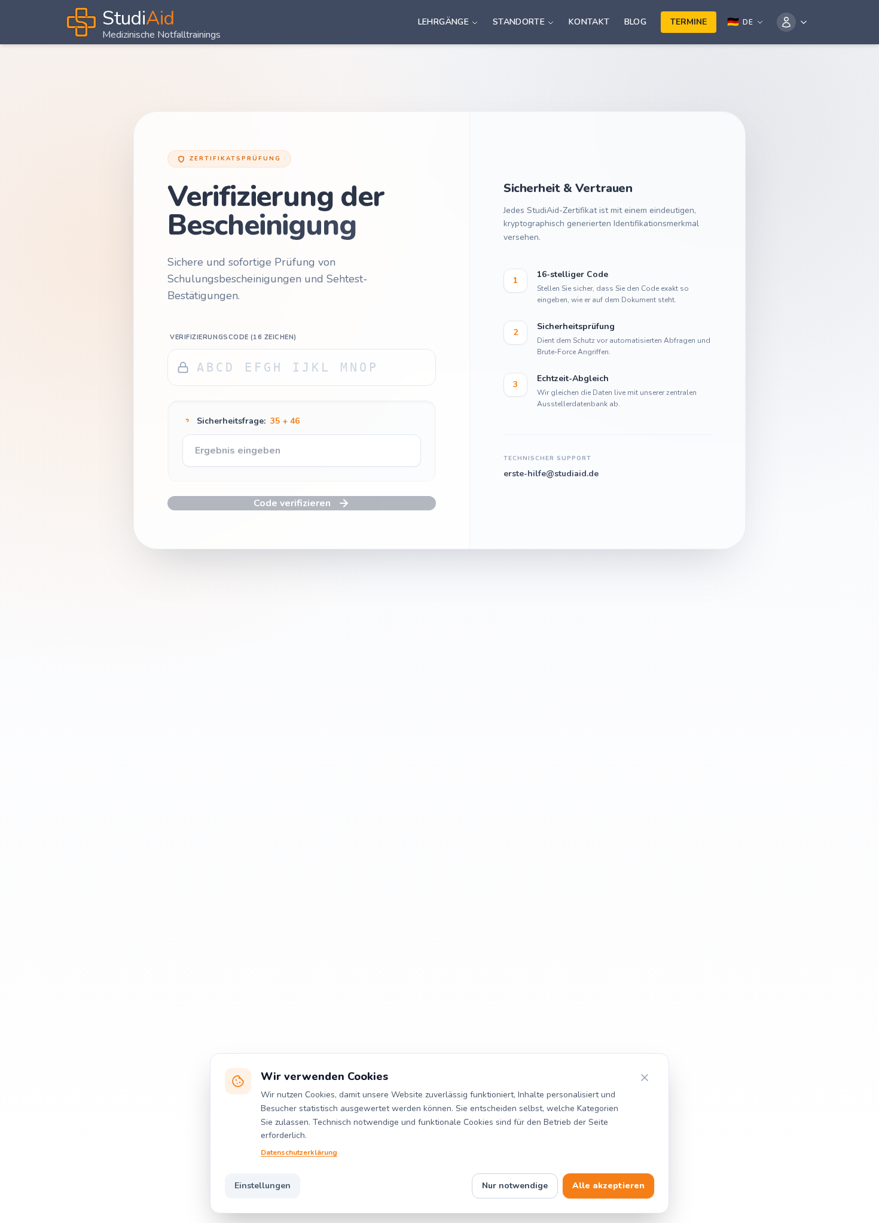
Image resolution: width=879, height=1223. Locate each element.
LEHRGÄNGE (443, 22)
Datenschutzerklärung (299, 1152)
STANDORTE (519, 22)
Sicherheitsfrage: (248, 421)
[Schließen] (644, 1077)
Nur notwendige (515, 1185)
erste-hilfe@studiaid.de (551, 473)
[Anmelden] (792, 22)
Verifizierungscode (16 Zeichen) (233, 337)
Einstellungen (262, 1185)
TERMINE (688, 22)
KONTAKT (589, 22)
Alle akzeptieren (608, 1185)
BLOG (635, 22)
